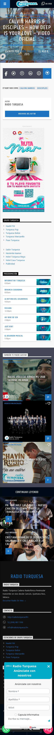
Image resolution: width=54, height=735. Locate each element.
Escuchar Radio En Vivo (13, 600)
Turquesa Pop (12, 229)
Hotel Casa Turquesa (15, 260)
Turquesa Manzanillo (15, 236)
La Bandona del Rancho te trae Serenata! (24, 420)
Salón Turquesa (13, 249)
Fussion (8, 308)
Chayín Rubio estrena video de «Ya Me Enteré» (27, 461)
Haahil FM (10, 226)
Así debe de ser (11, 317)
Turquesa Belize (13, 233)
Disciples (42, 88)
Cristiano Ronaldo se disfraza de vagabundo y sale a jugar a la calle (26, 541)
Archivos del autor (27, 114)
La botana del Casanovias (16, 299)
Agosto (10, 17)
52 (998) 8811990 (15, 622)
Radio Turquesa (29, 51)
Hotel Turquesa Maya (15, 256)
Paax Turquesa (12, 240)
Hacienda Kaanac (13, 253)
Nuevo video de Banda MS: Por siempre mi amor (26, 379)
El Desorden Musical (14, 336)
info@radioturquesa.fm (17, 627)
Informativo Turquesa (15, 280)
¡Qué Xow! (9, 326)
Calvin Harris (27, 88)
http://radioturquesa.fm (17, 617)
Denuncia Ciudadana (13, 289)
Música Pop (22, 17)
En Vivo (48, 4)
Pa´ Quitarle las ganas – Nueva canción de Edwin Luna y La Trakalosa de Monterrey (25, 508)
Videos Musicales (39, 17)
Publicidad (10, 263)
